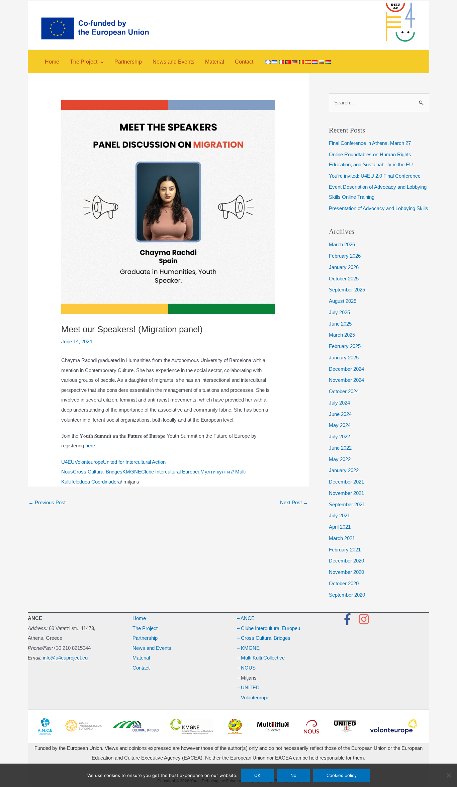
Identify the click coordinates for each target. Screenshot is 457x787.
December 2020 (346, 560)
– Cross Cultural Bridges (263, 638)
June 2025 (340, 324)
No (293, 775)
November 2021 (346, 493)
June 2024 (340, 414)
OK (257, 775)
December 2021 (346, 482)
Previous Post (47, 502)
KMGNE (131, 471)
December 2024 (346, 369)
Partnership (145, 638)
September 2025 (347, 289)
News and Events (151, 648)
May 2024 (340, 425)
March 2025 (342, 335)
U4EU (68, 462)
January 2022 (344, 470)
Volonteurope (89, 462)
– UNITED (248, 687)
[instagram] (365, 619)
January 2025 (344, 357)
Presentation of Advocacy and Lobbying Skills (378, 208)
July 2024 (339, 403)
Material (141, 658)
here (90, 445)
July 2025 (339, 312)
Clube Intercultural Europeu (170, 471)
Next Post (294, 502)
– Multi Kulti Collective (261, 658)
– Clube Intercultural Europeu (268, 628)
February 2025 (345, 346)
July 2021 (339, 515)
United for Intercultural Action (134, 462)
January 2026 (344, 267)
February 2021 (345, 549)
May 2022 (340, 459)
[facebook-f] (349, 619)
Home (139, 618)
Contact (141, 668)
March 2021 (342, 538)
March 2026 (342, 244)
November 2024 (346, 380)
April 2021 (340, 527)
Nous (67, 471)
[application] (100, 62)
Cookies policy (342, 775)
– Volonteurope (253, 697)
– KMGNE (248, 648)
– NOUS (246, 668)
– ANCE (246, 618)
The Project (145, 628)
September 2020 (347, 595)
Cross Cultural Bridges (97, 471)
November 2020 (346, 572)
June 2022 (340, 448)
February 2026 (345, 256)
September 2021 (347, 504)
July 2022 (339, 436)
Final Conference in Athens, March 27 (370, 143)
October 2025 (344, 278)
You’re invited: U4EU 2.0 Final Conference (375, 176)
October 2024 (344, 391)
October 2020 (344, 583)
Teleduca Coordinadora (96, 482)
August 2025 (342, 301)
